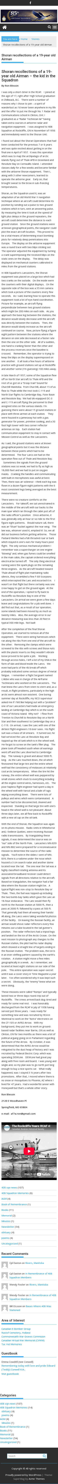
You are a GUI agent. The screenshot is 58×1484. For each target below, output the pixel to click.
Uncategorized (9, 1243)
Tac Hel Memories (11, 1344)
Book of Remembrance (14, 1204)
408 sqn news (9, 1187)
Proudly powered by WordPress (23, 1474)
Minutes (5, 1221)
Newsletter (7, 1226)
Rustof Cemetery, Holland (15, 1332)
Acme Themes (37, 1478)
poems (5, 1237)
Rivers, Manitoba (34, 1262)
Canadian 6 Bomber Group (16, 1328)
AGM (4, 1198)
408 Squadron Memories (15, 1193)
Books (4, 1209)
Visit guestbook (10, 1373)
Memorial (6, 1215)
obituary (6, 1232)
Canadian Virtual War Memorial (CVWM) (22, 1340)
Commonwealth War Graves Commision (23, 1336)
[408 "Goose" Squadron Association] (29, 21)
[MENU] (54, 27)
